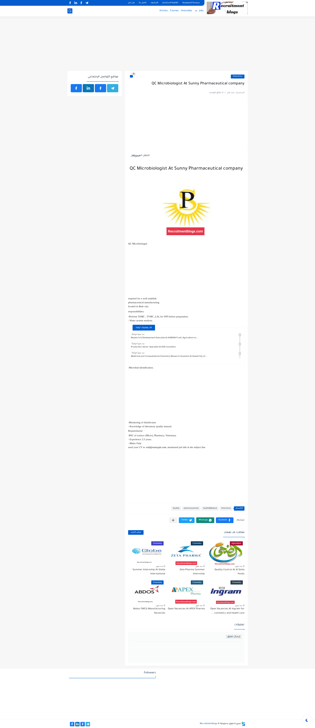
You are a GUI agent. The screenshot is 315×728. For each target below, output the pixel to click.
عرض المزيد (136, 532)
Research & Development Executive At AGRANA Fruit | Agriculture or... (164, 338)
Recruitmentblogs (208, 724)
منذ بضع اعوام (138, 334)
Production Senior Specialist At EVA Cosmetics (153, 347)
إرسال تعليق (233, 636)
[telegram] (87, 3)
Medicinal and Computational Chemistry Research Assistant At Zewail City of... (169, 356)
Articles (163, 11)
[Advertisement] (157, 45)
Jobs (201, 11)
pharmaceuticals (191, 508)
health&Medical (210, 508)
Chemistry (237, 76)
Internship (186, 11)
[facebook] (81, 3)
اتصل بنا (142, 3)
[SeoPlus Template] (243, 724)
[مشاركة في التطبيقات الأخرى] (173, 520)
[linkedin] (76, 3)
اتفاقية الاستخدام (170, 3)
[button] (224, 520)
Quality (176, 508)
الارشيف (154, 3)
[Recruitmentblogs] (227, 8)
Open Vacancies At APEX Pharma (186, 609)
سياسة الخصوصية (191, 3)
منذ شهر (238, 566)
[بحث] (69, 10)
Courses (174, 11)
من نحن (131, 3)
